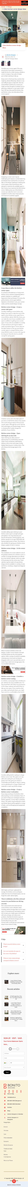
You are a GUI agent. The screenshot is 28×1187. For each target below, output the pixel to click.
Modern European (8, 1145)
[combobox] (5, 1062)
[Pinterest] (20, 1091)
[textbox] (5, 1063)
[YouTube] (16, 1091)
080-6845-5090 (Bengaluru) (14, 1100)
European (6, 1141)
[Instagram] (13, 1091)
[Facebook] (5, 1091)
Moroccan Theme (8, 1160)
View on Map (10, 1094)
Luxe (5, 1134)
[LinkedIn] (9, 1091)
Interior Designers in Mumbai (15, 1114)
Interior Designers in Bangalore (12, 1118)
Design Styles (7, 1122)
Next (7, 1072)
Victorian (6, 1130)
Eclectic (6, 1127)
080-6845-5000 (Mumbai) (13, 1104)
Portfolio (9, 1107)
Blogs (8, 1110)
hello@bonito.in (12, 1097)
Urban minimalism (8, 1138)
